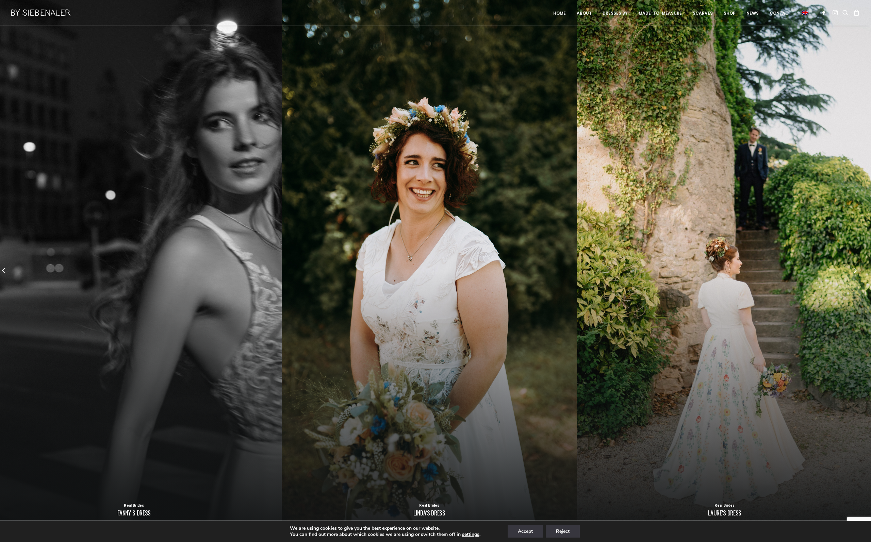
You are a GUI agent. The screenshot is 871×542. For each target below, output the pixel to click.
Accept (525, 531)
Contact (780, 13)
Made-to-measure (660, 13)
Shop (730, 13)
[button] (803, 12)
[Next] (855, 271)
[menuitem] (559, 13)
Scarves (703, 13)
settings (470, 534)
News (752, 13)
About (584, 13)
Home (559, 13)
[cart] (855, 12)
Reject (563, 531)
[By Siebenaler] (40, 12)
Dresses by (615, 13)
